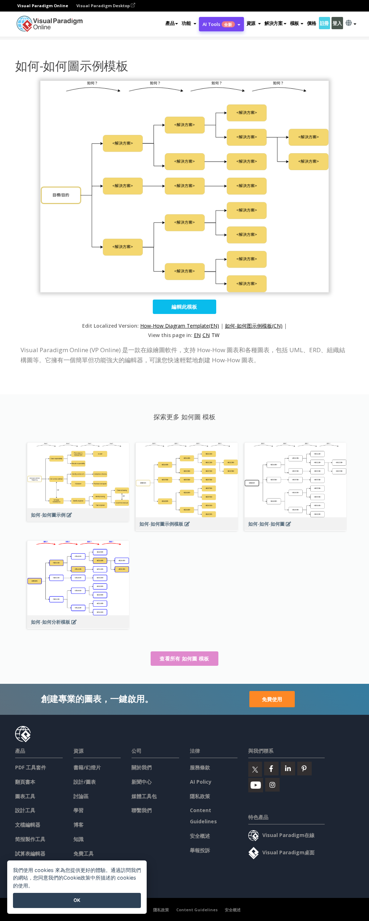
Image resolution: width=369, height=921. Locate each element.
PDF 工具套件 (30, 767)
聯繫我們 (142, 810)
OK (77, 900)
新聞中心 (142, 781)
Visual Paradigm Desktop (103, 5)
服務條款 (200, 767)
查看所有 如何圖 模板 (184, 658)
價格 (311, 23)
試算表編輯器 (30, 853)
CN (206, 335)
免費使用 (272, 699)
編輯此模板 (184, 306)
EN (197, 335)
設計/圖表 (85, 781)
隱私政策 (200, 796)
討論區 (81, 796)
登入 (337, 23)
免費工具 (84, 853)
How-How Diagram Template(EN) (179, 325)
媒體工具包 (144, 796)
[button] (189, 23)
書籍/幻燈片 (87, 767)
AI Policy (201, 781)
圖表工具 (25, 796)
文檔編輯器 (27, 824)
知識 (79, 839)
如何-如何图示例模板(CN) (254, 325)
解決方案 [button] (273, 23)
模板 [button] (294, 23)
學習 (79, 810)
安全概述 (200, 835)
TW (215, 335)
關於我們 (142, 767)
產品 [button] (169, 23)
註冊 (324, 23)
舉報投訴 (200, 850)
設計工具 (25, 810)
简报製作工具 (30, 839)
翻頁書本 (25, 781)
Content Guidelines (197, 909)
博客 (79, 824)
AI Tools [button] (217, 24)
